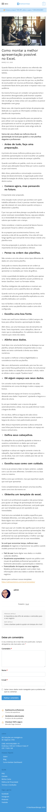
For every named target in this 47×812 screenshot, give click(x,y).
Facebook (5, 794)
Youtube (5, 802)
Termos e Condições (9, 785)
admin (16, 590)
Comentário (7, 649)
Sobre (5, 756)
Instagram (5, 797)
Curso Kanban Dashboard (12, 762)
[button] (43, 3)
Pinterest (5, 799)
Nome (5, 670)
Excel (27, 604)
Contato (4, 776)
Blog (4, 759)
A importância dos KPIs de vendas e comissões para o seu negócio (23, 617)
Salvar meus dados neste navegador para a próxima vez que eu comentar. (24, 690)
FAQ (3, 773)
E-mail (5, 680)
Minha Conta (6, 779)
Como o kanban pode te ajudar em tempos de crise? (23, 624)
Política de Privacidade (10, 782)
